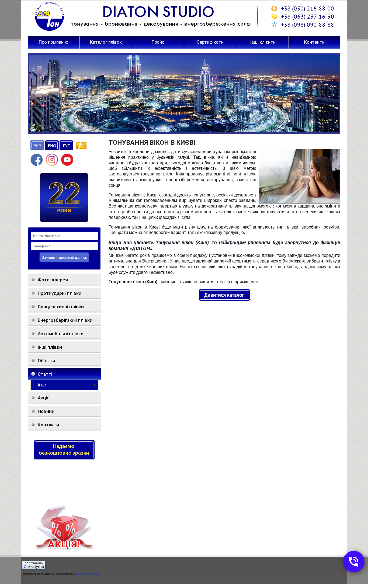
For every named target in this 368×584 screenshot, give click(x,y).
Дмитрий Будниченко (87, 573)
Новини (46, 411)
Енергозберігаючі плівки (65, 320)
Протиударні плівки (59, 293)
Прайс (158, 42)
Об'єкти (46, 360)
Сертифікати (210, 42)
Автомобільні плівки (61, 333)
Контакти (314, 42)
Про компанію (53, 42)
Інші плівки (50, 347)
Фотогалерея (53, 279)
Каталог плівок (106, 42)
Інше (42, 385)
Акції (43, 397)
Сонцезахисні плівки (61, 306)
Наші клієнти (262, 42)
